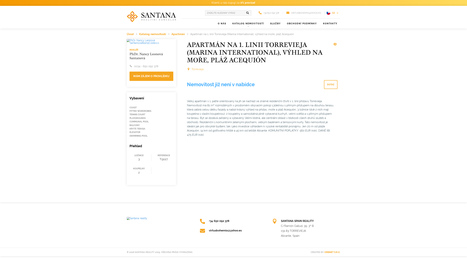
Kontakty (330, 23)
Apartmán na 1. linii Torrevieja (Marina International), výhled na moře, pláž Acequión (242, 34)
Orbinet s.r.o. (332, 252)
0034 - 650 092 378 (146, 66)
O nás (222, 23)
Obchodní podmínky (302, 23)
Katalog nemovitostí (152, 34)
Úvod (130, 34)
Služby (275, 23)
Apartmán (178, 34)
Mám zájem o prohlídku (151, 76)
